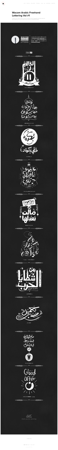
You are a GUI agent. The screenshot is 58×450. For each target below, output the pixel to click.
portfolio (28, 3)
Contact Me (53, 3)
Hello (25, 3)
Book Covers (33, 3)
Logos (42, 3)
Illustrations (48, 3)
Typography (38, 3)
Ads (44, 3)
